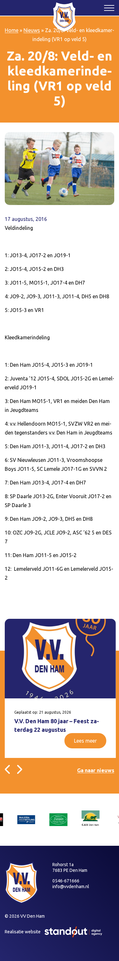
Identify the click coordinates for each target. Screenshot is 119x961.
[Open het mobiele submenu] (109, 8)
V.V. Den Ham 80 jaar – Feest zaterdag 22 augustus (56, 725)
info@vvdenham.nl (70, 886)
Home (11, 30)
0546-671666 (65, 880)
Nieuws (31, 30)
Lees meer (85, 741)
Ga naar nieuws (95, 770)
